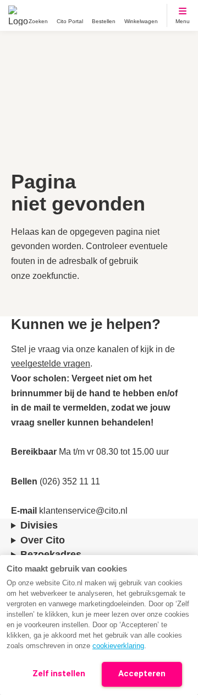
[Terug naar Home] (18, 15)
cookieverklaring (118, 646)
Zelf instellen (58, 673)
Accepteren (142, 673)
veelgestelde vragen (50, 363)
